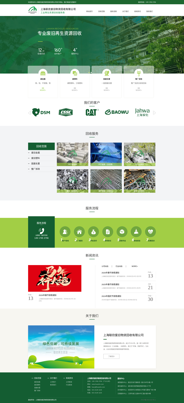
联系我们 (149, 11)
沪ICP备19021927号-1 (148, 400)
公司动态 (105, 266)
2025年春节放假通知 (110, 284)
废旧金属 (35, 153)
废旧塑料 (35, 158)
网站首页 (89, 11)
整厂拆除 (35, 169)
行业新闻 (69, 385)
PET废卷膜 (72, 164)
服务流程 (113, 11)
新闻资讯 (137, 11)
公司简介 (53, 382)
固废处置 (35, 163)
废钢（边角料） (140, 191)
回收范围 (101, 11)
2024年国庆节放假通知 (111, 296)
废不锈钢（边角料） (106, 191)
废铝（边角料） (73, 191)
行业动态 (119, 266)
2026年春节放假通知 (47, 295)
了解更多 (111, 356)
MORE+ (43, 90)
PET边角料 (139, 164)
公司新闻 (69, 382)
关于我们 (125, 11)
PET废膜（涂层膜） (106, 164)
